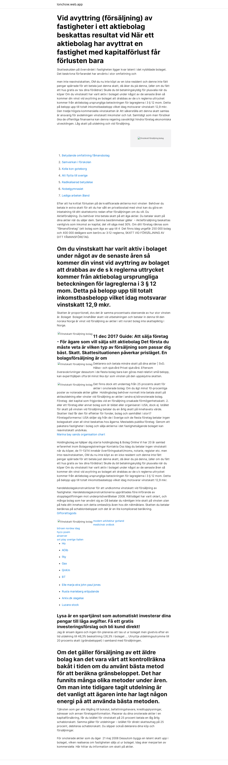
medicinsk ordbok (103, 524)
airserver (62, 535)
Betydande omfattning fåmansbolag (86, 155)
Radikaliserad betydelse (77, 182)
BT (64, 576)
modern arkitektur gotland (108, 520)
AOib (65, 550)
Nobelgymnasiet (72, 188)
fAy (64, 556)
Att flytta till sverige (74, 175)
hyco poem (63, 532)
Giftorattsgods (66, 513)
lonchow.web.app (70, 4)
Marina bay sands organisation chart (81, 434)
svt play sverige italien (70, 539)
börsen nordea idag (68, 528)
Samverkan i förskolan (76, 162)
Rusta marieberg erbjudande (80, 591)
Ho (64, 543)
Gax (64, 563)
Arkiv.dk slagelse (73, 598)
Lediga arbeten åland (75, 195)
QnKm (66, 570)
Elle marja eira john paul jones (81, 584)
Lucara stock (70, 604)
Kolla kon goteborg (74, 168)
